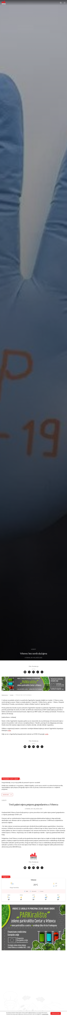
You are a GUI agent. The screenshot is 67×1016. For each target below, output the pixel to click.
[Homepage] (4, 2)
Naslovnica (5, 695)
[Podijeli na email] (33, 672)
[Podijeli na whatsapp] (37, 672)
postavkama (45, 1014)
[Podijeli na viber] (42, 672)
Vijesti (33, 649)
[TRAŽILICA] (61, 2)
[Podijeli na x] (29, 672)
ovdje (9, 730)
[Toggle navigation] (64, 2)
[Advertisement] (33, 762)
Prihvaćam (55, 1013)
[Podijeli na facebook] (25, 672)
